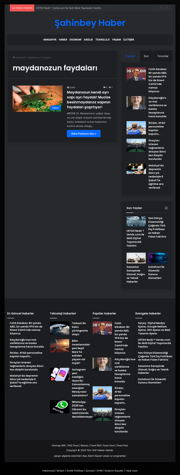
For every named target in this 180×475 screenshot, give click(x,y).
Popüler (130, 56)
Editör (72, 87)
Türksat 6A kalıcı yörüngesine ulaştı (80, 328)
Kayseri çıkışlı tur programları (110, 455)
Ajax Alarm (88, 455)
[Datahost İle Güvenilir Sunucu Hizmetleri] (157, 258)
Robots (84, 445)
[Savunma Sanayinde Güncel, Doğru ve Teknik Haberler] (136, 258)
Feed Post (122, 445)
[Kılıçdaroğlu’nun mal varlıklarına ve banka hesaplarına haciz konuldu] (136, 102)
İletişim (128, 39)
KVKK (100, 470)
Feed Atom (109, 445)
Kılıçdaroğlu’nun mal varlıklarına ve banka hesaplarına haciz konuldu (125, 370)
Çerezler (90, 470)
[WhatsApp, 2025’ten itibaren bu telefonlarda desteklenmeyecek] (59, 406)
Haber (63, 39)
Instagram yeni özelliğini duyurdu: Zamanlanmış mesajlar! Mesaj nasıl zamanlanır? (81, 382)
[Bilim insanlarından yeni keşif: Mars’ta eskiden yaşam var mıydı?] (59, 345)
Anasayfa (49, 39)
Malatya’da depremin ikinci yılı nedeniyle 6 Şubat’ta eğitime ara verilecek (156, 176)
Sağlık (88, 39)
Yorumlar (163, 56)
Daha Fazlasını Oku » (83, 133)
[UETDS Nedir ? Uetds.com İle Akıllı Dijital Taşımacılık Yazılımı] (136, 221)
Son (146, 56)
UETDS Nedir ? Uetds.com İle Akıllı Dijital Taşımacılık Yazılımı (68, 8)
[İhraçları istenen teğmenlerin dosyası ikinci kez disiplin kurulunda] (136, 145)
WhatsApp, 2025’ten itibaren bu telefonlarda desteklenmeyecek (84, 409)
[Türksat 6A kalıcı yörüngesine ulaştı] (59, 328)
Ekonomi (75, 39)
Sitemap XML (59, 445)
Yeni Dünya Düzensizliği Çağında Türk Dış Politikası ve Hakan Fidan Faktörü (157, 227)
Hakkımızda (48, 470)
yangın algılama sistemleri (68, 455)
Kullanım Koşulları (114, 470)
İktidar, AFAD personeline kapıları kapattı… (157, 128)
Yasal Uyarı (132, 470)
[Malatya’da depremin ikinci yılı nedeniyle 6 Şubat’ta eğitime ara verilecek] (136, 169)
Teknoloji (102, 39)
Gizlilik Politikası (74, 470)
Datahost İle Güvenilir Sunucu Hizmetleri (156, 272)
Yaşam (116, 39)
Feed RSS (96, 445)
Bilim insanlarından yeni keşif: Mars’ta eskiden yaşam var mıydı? (81, 352)
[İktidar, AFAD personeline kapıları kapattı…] (136, 127)
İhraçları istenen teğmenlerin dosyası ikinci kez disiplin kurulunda (157, 150)
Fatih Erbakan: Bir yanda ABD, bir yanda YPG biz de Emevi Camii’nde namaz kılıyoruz (158, 80)
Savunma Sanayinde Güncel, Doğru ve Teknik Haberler (136, 274)
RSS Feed (73, 445)
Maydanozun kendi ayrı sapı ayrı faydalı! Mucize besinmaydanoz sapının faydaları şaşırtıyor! (88, 100)
